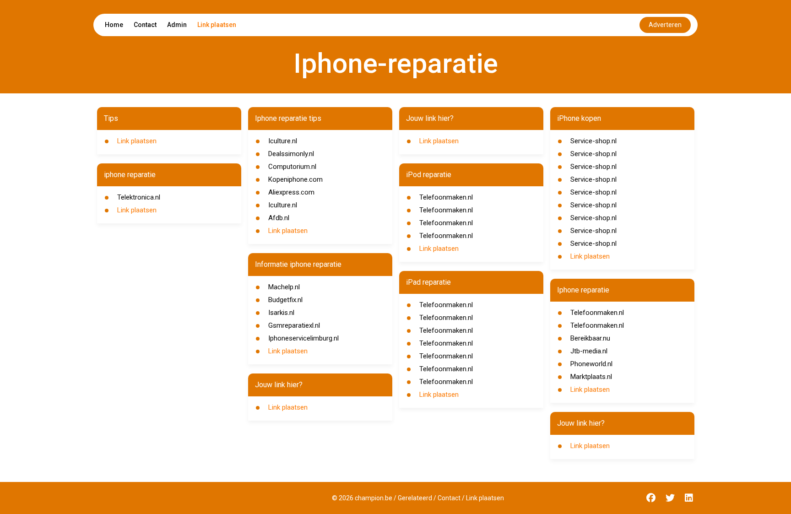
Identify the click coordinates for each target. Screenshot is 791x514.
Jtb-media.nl (588, 351)
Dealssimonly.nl (291, 154)
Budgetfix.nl (285, 300)
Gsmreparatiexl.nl (294, 325)
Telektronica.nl (138, 197)
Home (114, 24)
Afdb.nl (278, 218)
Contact (145, 24)
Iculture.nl (282, 141)
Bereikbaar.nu (590, 338)
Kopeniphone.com (295, 179)
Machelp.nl (284, 287)
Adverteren (665, 24)
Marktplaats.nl (591, 377)
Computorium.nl (292, 166)
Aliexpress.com (291, 192)
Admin (177, 24)
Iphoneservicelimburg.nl (303, 338)
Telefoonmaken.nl (446, 197)
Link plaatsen (216, 24)
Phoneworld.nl (591, 364)
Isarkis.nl (281, 312)
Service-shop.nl (593, 141)
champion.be (373, 498)
